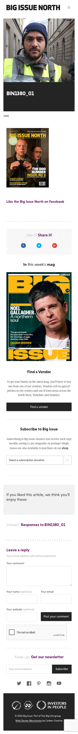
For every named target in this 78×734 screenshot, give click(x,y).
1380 (6, 115)
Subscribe (62, 669)
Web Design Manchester (28, 720)
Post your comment (56, 616)
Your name (19, 591)
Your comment (15, 563)
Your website (20, 609)
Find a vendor (39, 407)
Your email (47, 591)
